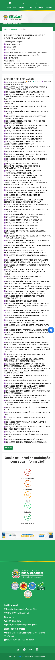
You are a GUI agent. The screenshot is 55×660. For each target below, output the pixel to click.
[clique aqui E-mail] (18, 649)
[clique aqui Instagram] (37, 649)
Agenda (14, 29)
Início (6, 29)
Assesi (18, 657)
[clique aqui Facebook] (24, 649)
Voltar (9, 448)
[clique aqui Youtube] (30, 649)
